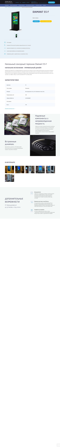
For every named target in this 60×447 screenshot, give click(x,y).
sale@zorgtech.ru (33, 1)
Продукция (7, 5)
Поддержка (24, 2)
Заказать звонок (51, 2)
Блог (20, 2)
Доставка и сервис (39, 5)
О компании (17, 2)
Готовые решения (21, 5)
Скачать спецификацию (45, 21)
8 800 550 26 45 (34, 2)
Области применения (13, 5)
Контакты (28, 2)
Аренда (44, 5)
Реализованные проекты (30, 5)
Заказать (36, 21)
